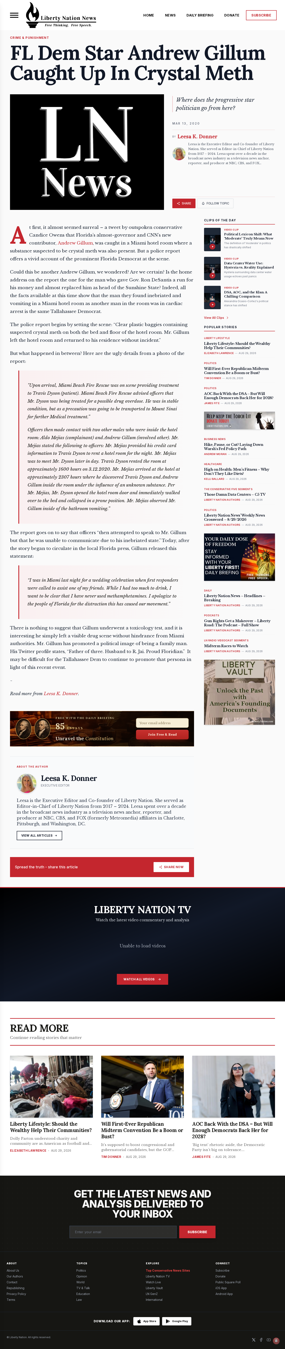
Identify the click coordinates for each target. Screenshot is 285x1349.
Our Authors (15, 1276)
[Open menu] (14, 15)
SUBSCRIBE (261, 15)
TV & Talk (83, 1288)
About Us (13, 1270)
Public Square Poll (228, 1282)
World (80, 1282)
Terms (11, 1299)
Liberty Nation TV (158, 1276)
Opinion (81, 1276)
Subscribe (197, 1232)
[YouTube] (269, 1340)
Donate (221, 1276)
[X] (254, 1340)
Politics (81, 1270)
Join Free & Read (162, 734)
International (154, 1299)
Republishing (15, 1288)
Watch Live (153, 1282)
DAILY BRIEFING (200, 15)
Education (83, 1294)
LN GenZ (152, 1294)
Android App (224, 1294)
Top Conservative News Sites (168, 1270)
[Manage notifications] (276, 1341)
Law (79, 1299)
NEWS (170, 15)
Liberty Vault (154, 1288)
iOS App (221, 1288)
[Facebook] (261, 1340)
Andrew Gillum (75, 243)
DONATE (231, 15)
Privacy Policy (16, 1294)
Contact (12, 1282)
